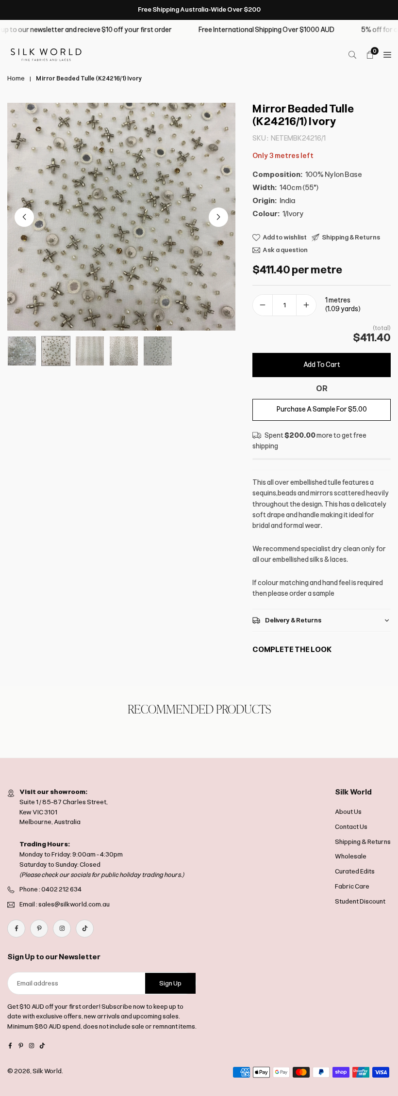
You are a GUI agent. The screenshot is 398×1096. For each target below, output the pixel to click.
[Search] (352, 55)
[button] (218, 217)
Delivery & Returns (293, 620)
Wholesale (350, 856)
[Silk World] (46, 54)
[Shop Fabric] (387, 55)
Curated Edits (355, 871)
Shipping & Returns (363, 841)
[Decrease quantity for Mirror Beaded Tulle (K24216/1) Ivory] (262, 305)
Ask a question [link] (285, 250)
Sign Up (170, 983)
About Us (348, 811)
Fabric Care (352, 886)
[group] (121, 217)
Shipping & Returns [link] (351, 237)
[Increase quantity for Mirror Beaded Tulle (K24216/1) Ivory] (306, 305)
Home (16, 78)
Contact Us (351, 826)
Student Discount (360, 901)
